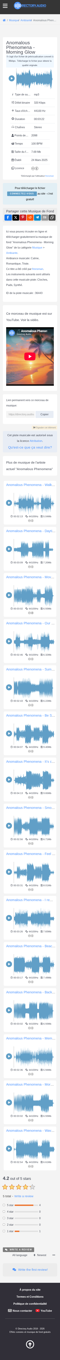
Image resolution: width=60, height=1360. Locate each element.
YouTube (46, 1310)
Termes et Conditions (30, 1296)
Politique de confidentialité (30, 1303)
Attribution (36, 441)
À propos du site (30, 1289)
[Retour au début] (30, 1347)
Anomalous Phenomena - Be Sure (31, 715)
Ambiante (12, 253)
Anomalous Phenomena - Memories (32, 1038)
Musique (37, 247)
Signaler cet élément (45, 427)
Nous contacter (22, 1310)
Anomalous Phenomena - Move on (32, 577)
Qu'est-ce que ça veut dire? (30, 447)
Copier (43, 413)
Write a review (23, 1196)
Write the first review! (32, 1269)
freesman (49, 176)
